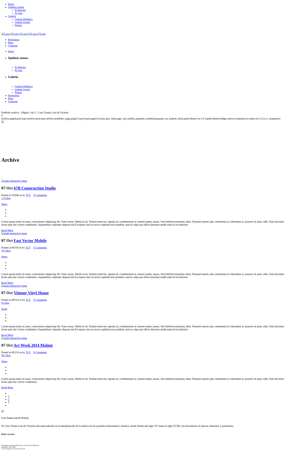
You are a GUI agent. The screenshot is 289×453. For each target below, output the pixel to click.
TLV (28, 195)
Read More (7, 230)
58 (6, 355)
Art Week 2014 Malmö (33, 345)
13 (6, 198)
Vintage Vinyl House (31, 293)
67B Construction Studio (35, 188)
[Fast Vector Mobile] (14, 233)
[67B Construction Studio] (14, 180)
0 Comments (40, 195)
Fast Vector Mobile (30, 240)
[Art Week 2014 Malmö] (14, 338)
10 (6, 250)
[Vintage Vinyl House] (14, 285)
